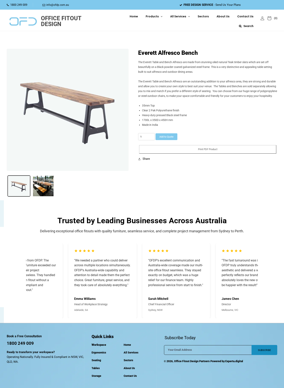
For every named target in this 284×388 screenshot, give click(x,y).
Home (127, 344)
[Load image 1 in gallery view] (19, 186)
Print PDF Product (207, 149)
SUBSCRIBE (264, 350)
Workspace (99, 345)
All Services (131, 352)
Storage (96, 375)
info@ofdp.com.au (57, 4)
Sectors (128, 360)
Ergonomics (99, 352)
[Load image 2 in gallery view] (43, 186)
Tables (96, 368)
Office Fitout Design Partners (192, 361)
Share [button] (146, 159)
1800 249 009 (18, 5)
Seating (96, 360)
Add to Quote (166, 136)
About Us (129, 368)
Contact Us (130, 375)
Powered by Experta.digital (226, 361)
